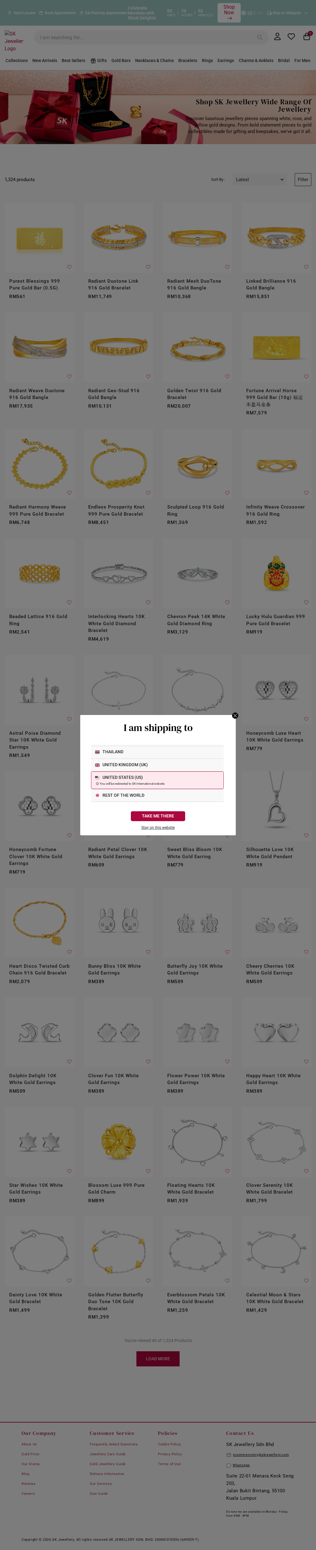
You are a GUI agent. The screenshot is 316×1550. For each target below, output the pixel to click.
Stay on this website (158, 827)
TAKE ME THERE (158, 816)
